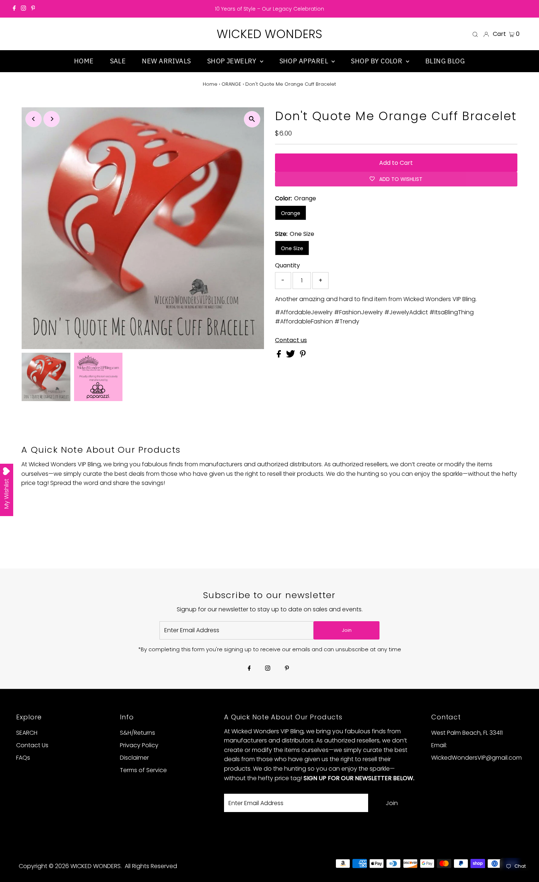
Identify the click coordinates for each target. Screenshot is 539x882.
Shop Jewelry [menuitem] (232, 61)
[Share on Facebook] (279, 355)
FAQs (23, 757)
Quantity (287, 265)
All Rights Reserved (151, 866)
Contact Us (32, 745)
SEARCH (26, 733)
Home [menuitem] (84, 61)
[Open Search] (475, 34)
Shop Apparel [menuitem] (304, 61)
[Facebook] (14, 9)
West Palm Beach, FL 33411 (467, 733)
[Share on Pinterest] (303, 355)
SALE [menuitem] (118, 61)
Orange (290, 213)
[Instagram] (23, 9)
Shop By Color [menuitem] (377, 61)
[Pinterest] (33, 9)
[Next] (51, 119)
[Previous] (33, 119)
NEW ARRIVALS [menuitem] (166, 61)
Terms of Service (143, 770)
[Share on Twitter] (291, 355)
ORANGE (231, 84)
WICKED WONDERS (269, 34)
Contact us (291, 340)
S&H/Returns (137, 733)
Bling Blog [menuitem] (445, 61)
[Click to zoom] (252, 119)
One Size (292, 248)
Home (210, 84)
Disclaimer (134, 757)
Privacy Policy (139, 745)
